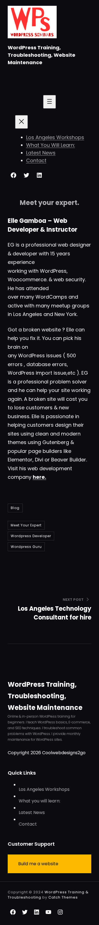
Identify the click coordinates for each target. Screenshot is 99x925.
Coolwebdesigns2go (64, 753)
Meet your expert (26, 525)
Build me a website (38, 864)
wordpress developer (31, 536)
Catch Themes (63, 897)
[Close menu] (21, 122)
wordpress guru (26, 546)
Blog (15, 507)
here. (39, 477)
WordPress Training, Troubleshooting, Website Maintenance (41, 55)
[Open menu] (49, 102)
